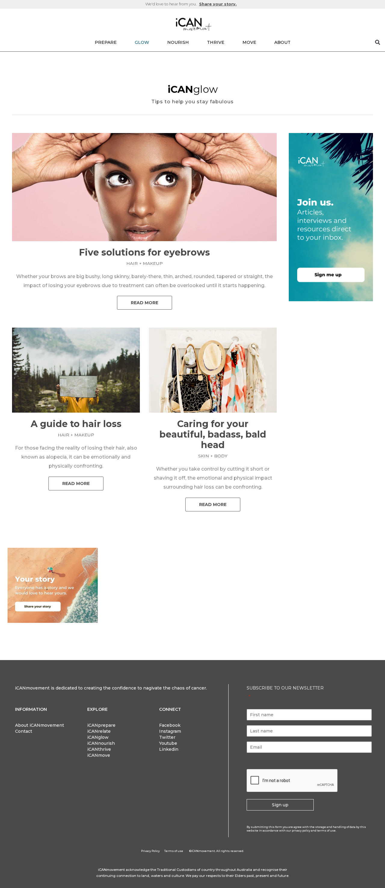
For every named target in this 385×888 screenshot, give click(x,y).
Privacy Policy (150, 851)
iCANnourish (101, 743)
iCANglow (98, 737)
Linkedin (168, 749)
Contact (23, 731)
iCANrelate (99, 731)
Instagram (170, 731)
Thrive (215, 42)
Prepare (106, 42)
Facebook (169, 725)
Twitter (167, 737)
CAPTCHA (259, 762)
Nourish (178, 42)
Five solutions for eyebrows (144, 252)
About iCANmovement (39, 725)
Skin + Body (212, 456)
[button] (377, 42)
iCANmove (98, 755)
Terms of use (173, 851)
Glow (142, 42)
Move (249, 42)
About (282, 42)
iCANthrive (99, 749)
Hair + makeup (144, 263)
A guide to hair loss (76, 423)
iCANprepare (101, 725)
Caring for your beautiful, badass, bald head (212, 434)
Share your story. (218, 4)
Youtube (168, 743)
